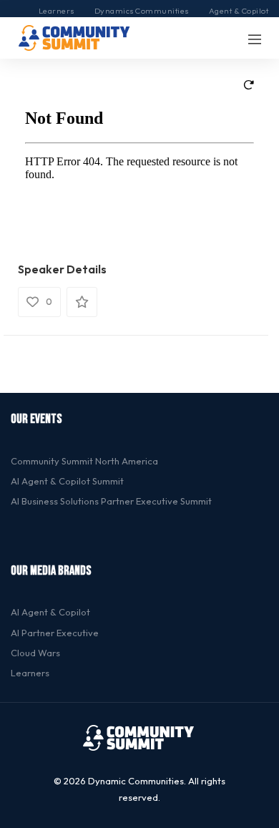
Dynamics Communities (141, 11)
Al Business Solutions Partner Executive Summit (111, 501)
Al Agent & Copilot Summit (67, 481)
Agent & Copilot (239, 11)
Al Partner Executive (55, 632)
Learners (56, 11)
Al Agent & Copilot (50, 612)
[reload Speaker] (248, 83)
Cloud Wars (35, 652)
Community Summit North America (84, 461)
